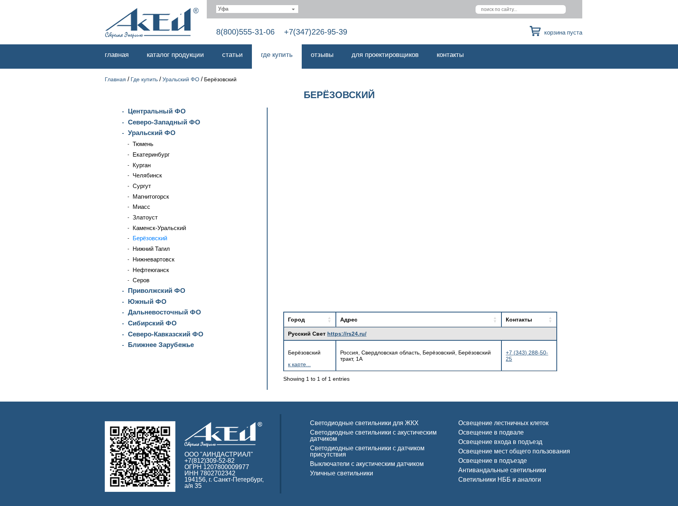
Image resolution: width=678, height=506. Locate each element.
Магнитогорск (151, 196)
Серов (141, 280)
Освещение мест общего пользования (514, 451)
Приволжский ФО (156, 290)
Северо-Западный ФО (164, 122)
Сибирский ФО (152, 323)
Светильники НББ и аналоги (499, 479)
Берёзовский (150, 238)
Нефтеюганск (151, 270)
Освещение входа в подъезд (500, 441)
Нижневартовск (154, 259)
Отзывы (322, 54)
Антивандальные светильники (502, 470)
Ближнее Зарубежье (161, 345)
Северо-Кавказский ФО (165, 334)
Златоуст (145, 217)
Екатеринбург (151, 154)
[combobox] (257, 9)
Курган (142, 165)
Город (296, 319)
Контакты (450, 54)
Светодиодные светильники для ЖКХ (364, 423)
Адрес (348, 319)
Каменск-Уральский (159, 228)
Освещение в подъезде (492, 460)
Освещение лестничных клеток (503, 423)
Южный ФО (147, 301)
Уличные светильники (341, 473)
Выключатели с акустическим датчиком (367, 463)
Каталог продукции (175, 54)
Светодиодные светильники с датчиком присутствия (367, 451)
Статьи (232, 54)
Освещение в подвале (491, 432)
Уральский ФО (180, 79)
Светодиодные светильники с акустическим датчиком (373, 435)
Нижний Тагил (151, 248)
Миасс (141, 206)
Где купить (277, 54)
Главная (117, 54)
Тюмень (143, 144)
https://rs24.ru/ (346, 334)
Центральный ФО (157, 111)
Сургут (142, 186)
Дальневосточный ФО (164, 312)
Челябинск (147, 175)
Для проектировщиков (385, 54)
